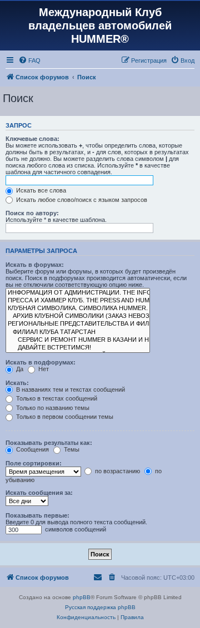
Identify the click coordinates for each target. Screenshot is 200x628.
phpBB (82, 597)
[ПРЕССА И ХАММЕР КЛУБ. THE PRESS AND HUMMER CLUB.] (78, 301)
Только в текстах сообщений (55, 398)
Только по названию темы (51, 407)
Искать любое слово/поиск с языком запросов (80, 199)
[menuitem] (29, 60)
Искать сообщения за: (39, 492)
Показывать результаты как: (49, 442)
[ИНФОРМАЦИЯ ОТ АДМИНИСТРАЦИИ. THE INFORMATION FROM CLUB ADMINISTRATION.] (78, 293)
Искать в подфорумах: (41, 362)
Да (18, 369)
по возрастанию (116, 471)
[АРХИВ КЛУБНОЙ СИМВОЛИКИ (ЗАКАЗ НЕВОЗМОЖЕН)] (78, 316)
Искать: (17, 382)
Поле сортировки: (34, 463)
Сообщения (31, 449)
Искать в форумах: (35, 264)
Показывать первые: (37, 515)
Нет (43, 369)
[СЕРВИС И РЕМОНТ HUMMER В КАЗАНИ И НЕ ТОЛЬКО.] (78, 340)
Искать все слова (40, 190)
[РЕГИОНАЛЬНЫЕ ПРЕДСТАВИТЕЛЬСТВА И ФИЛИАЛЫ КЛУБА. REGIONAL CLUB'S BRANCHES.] (78, 324)
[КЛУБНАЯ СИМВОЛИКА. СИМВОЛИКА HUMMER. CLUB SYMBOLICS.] (78, 308)
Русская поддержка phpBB (100, 607)
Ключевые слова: (32, 138)
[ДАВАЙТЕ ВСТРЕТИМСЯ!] (78, 348)
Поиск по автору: (32, 213)
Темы (70, 449)
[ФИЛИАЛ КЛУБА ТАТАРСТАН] (78, 332)
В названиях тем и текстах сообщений (69, 389)
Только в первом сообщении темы (63, 416)
